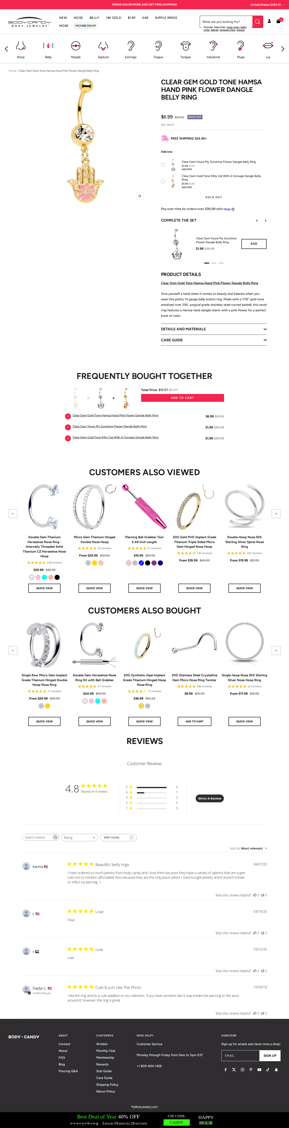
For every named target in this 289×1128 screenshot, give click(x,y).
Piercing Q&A (68, 1071)
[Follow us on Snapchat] (276, 1069)
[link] (31, 577)
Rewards (102, 1064)
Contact (64, 1044)
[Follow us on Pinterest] (251, 1069)
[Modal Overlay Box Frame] (144, 1120)
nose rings (233, 27)
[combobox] (79, 837)
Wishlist (102, 1044)
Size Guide (103, 1071)
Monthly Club (105, 1051)
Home (12, 70)
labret (214, 30)
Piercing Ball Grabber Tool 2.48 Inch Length (144, 539)
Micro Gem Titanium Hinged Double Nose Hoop (94, 539)
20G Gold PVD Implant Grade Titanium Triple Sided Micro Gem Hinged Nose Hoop (194, 542)
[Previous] (6, 49)
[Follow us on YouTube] (259, 1069)
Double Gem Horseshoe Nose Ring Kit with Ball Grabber (94, 677)
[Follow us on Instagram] (242, 1069)
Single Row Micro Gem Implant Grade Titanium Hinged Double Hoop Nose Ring (44, 680)
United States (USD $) (265, 5)
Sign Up (270, 1056)
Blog (62, 1064)
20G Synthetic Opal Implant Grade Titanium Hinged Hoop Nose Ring (144, 680)
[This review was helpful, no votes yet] (254, 895)
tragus (241, 30)
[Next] (282, 49)
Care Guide (104, 1078)
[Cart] (278, 22)
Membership (105, 1057)
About (63, 1051)
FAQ (62, 1057)
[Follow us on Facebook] (225, 1069)
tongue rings (227, 30)
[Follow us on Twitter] (234, 1069)
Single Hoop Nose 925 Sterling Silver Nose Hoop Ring (244, 677)
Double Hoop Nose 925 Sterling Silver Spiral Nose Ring (244, 542)
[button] (12, 513)
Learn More (187, 168)
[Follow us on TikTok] (268, 1069)
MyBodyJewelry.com (144, 1106)
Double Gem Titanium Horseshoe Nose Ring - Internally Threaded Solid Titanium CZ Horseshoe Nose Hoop (44, 546)
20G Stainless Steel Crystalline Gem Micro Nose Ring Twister (194, 677)
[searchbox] (36, 837)
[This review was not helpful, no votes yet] (262, 895)
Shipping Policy (107, 1085)
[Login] (269, 22)
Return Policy (105, 1091)
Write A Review (209, 798)
